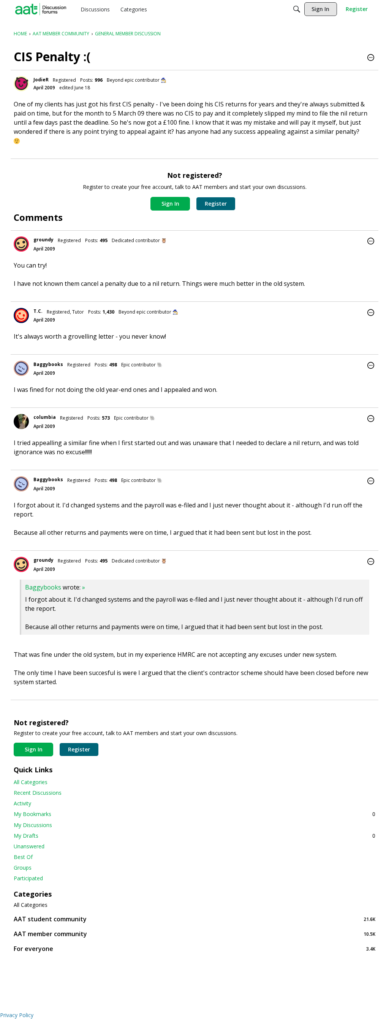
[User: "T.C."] (21, 315)
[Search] (297, 9)
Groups (23, 867)
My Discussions (33, 825)
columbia (44, 417)
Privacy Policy (16, 1015)
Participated (28, 878)
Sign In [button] (170, 203)
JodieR (41, 79)
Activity (22, 803)
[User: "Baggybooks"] (21, 368)
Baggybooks (48, 364)
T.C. (38, 311)
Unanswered (29, 846)
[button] (370, 58)
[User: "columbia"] (21, 421)
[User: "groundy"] (21, 244)
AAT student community (194, 919)
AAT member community (194, 934)
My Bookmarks (194, 814)
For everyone (194, 948)
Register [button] (216, 203)
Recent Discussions (38, 792)
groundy (43, 239)
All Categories (30, 782)
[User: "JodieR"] (21, 83)
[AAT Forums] (40, 9)
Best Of (23, 857)
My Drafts (194, 835)
